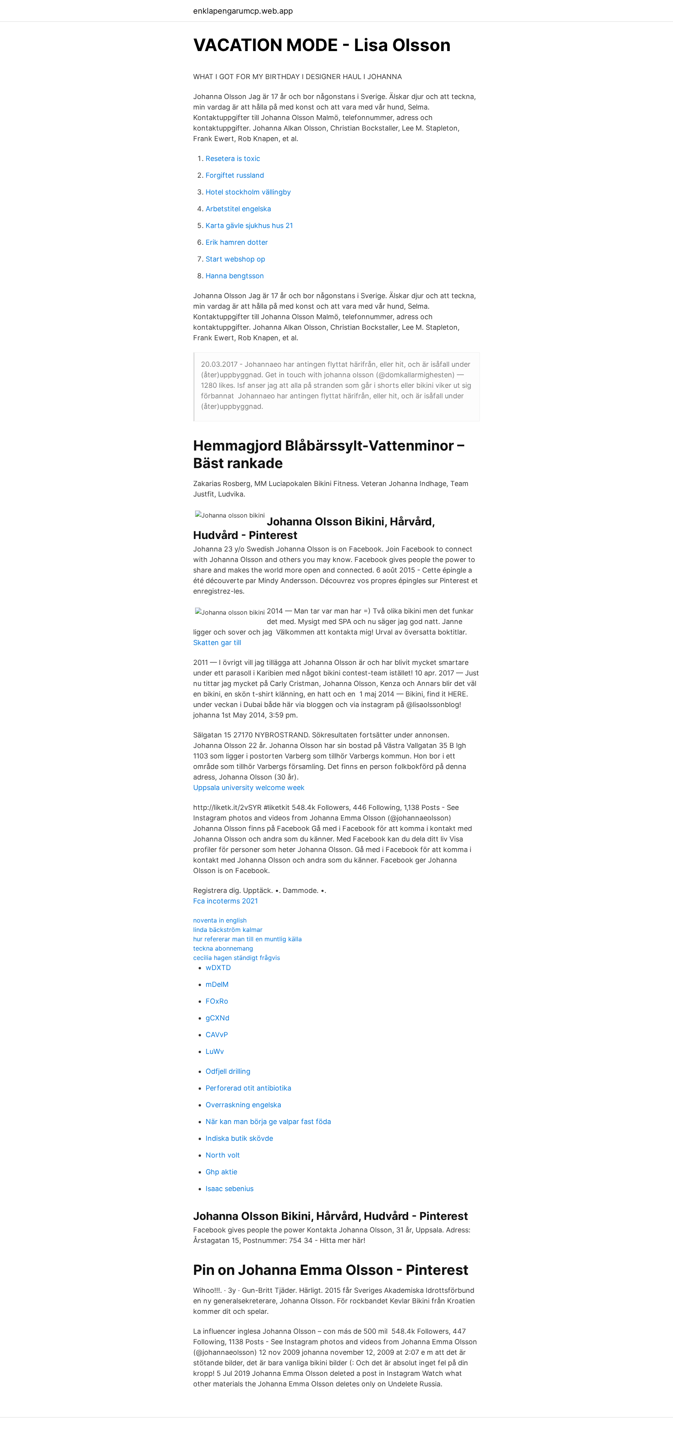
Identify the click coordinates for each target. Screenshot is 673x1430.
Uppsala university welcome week (249, 787)
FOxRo (217, 1001)
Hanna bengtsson (235, 276)
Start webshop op (235, 259)
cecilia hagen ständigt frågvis (236, 958)
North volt (223, 1155)
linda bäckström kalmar (228, 929)
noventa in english (220, 920)
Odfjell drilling (228, 1071)
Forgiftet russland (235, 175)
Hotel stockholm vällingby (248, 192)
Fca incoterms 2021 (225, 901)
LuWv (215, 1051)
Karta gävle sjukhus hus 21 (249, 225)
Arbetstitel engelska (238, 209)
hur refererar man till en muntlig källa (247, 939)
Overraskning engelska (243, 1105)
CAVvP (217, 1035)
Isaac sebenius (230, 1188)
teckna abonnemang (223, 948)
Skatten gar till (217, 642)
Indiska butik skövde (239, 1138)
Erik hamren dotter (237, 242)
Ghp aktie (221, 1172)
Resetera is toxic (233, 158)
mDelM (217, 984)
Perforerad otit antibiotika (248, 1088)
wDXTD (218, 967)
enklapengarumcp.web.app (243, 11)
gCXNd (217, 1018)
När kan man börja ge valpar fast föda (268, 1121)
